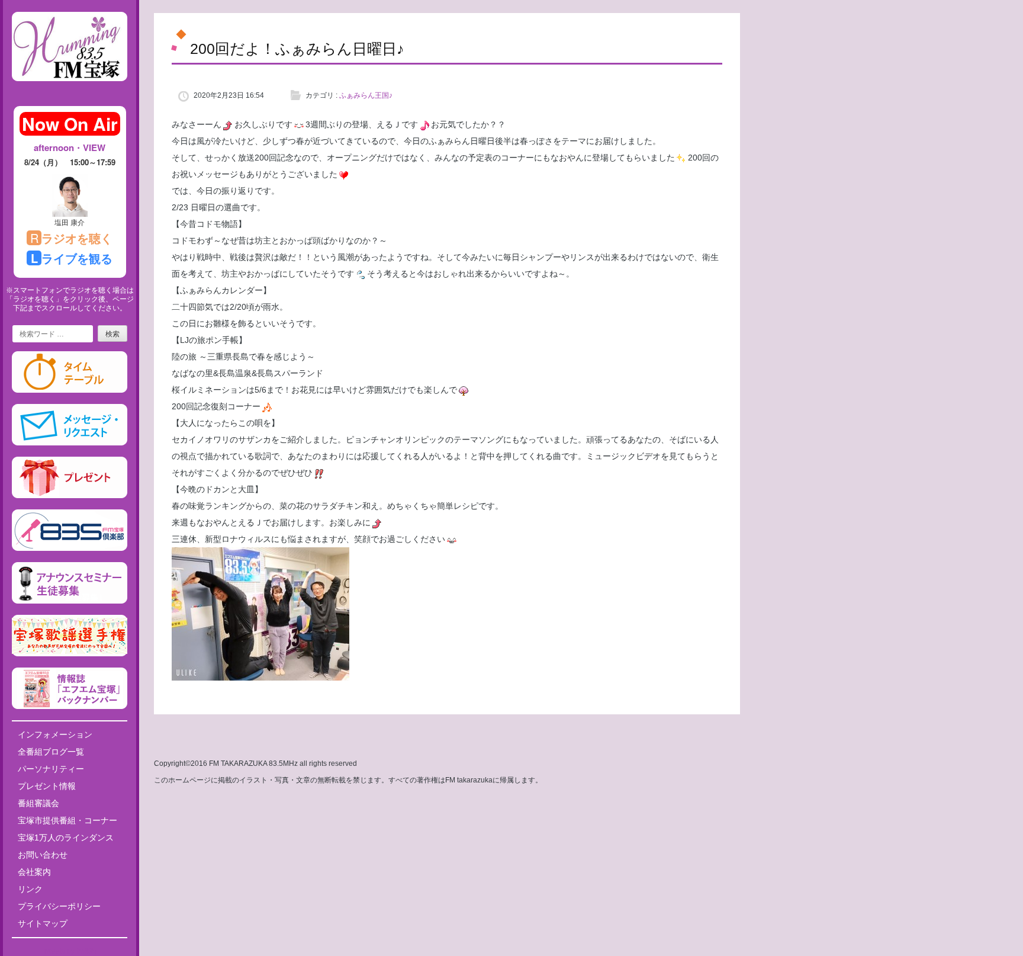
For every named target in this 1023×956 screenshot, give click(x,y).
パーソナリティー (51, 769)
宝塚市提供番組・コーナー (67, 820)
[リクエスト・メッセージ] (69, 443)
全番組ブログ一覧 (51, 751)
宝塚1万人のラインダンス (66, 837)
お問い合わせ (42, 854)
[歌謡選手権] (69, 654)
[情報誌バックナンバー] (69, 706)
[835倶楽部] (69, 548)
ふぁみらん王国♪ (366, 95)
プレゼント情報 (47, 786)
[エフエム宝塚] (69, 90)
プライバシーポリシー (59, 906)
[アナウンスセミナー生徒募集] (69, 601)
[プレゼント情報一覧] (69, 496)
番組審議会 (38, 803)
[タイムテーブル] (69, 390)
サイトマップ (42, 923)
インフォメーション (55, 734)
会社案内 (34, 872)
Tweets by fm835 (69, 951)
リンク (30, 889)
